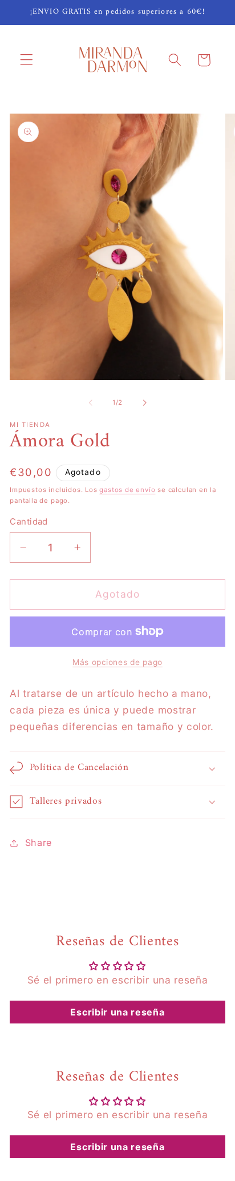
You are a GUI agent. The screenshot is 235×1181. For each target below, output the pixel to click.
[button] (26, 60)
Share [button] (38, 842)
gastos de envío (127, 490)
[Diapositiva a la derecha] (144, 402)
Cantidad (29, 522)
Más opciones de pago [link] (117, 662)
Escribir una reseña (117, 1012)
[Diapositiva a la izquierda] (90, 402)
